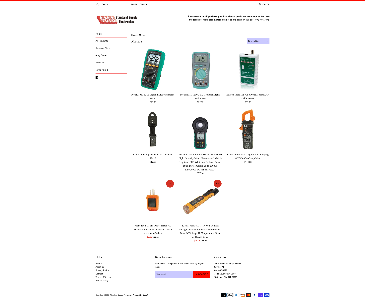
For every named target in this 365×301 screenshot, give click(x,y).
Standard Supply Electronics (121, 295)
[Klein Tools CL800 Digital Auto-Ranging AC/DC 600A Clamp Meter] (247, 129)
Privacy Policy (102, 270)
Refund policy (102, 280)
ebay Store (101, 55)
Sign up (143, 4)
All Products (102, 41)
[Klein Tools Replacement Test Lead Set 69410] (152, 129)
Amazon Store (103, 48)
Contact (99, 273)
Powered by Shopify (140, 295)
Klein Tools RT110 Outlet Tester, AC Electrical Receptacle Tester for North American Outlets (153, 229)
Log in (134, 4)
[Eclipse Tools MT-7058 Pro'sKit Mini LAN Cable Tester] (247, 69)
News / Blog (102, 70)
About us (100, 62)
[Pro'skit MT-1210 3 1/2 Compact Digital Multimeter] (200, 69)
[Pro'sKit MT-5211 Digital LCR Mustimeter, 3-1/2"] (152, 69)
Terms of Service (103, 277)
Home (99, 34)
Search (99, 263)
